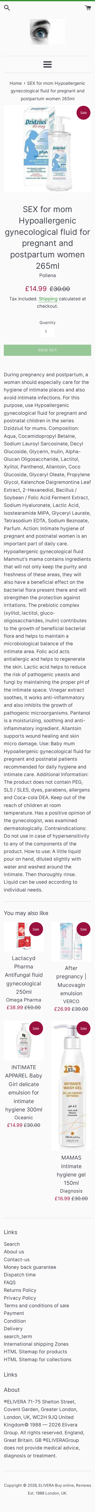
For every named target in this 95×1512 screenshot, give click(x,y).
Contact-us (17, 1259)
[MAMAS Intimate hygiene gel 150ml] (71, 1086)
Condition (15, 1321)
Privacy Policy (20, 1298)
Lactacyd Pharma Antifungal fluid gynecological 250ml (24, 975)
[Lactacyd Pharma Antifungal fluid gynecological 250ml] (24, 936)
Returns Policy (20, 1290)
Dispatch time (20, 1275)
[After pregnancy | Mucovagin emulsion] (71, 941)
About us (14, 1252)
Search (12, 1244)
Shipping (48, 298)
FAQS (10, 1283)
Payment (14, 1313)
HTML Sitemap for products (35, 1352)
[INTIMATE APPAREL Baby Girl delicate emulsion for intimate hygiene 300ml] (24, 1041)
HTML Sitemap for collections (37, 1359)
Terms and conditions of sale (36, 1306)
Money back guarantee (30, 1267)
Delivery (13, 1329)
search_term (18, 1336)
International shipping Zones (36, 1344)
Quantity (47, 322)
